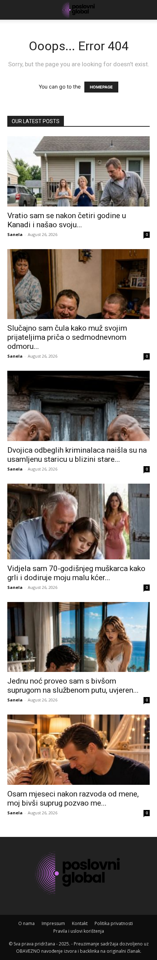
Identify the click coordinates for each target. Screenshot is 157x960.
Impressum (53, 923)
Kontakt (80, 923)
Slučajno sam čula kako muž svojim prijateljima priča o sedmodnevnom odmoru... (67, 337)
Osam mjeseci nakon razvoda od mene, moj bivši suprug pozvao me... (73, 798)
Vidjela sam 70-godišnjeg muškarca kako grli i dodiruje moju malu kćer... (76, 573)
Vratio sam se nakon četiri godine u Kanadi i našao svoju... (66, 220)
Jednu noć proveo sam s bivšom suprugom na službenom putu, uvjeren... (73, 686)
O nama (26, 923)
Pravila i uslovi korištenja (78, 931)
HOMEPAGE (101, 87)
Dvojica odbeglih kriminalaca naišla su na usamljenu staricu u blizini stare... (77, 455)
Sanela (15, 234)
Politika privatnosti (114, 923)
